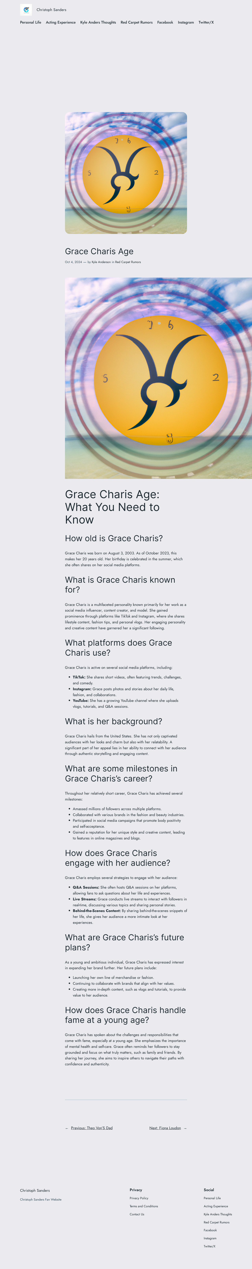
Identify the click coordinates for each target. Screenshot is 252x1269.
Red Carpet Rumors (128, 262)
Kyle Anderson (101, 262)
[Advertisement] (126, 60)
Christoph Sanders (51, 9)
